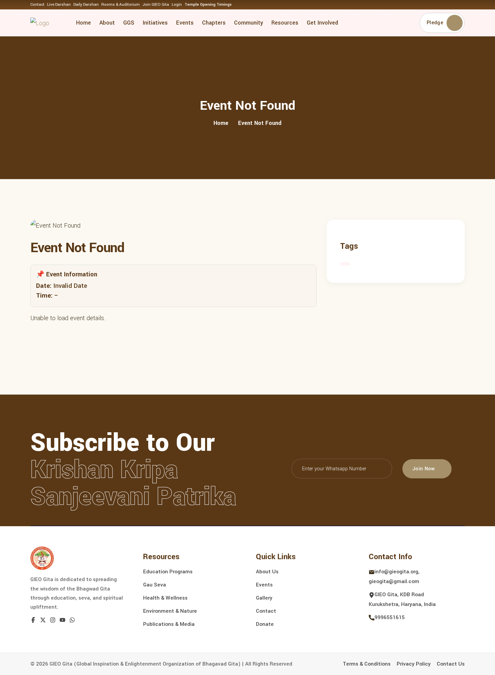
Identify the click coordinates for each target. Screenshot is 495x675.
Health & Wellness (165, 598)
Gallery (264, 598)
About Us (267, 571)
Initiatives (155, 23)
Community (248, 23)
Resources (284, 23)
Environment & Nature (170, 611)
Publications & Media (169, 624)
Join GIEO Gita (155, 4)
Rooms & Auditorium (120, 4)
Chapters (214, 23)
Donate (265, 624)
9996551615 (389, 617)
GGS (128, 23)
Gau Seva (154, 584)
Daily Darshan (86, 4)
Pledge (435, 22)
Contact (37, 4)
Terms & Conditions (367, 664)
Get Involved (322, 23)
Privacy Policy (414, 664)
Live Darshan (59, 4)
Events (185, 23)
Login (177, 4)
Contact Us (451, 664)
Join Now (423, 468)
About (107, 23)
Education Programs (168, 571)
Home (83, 23)
